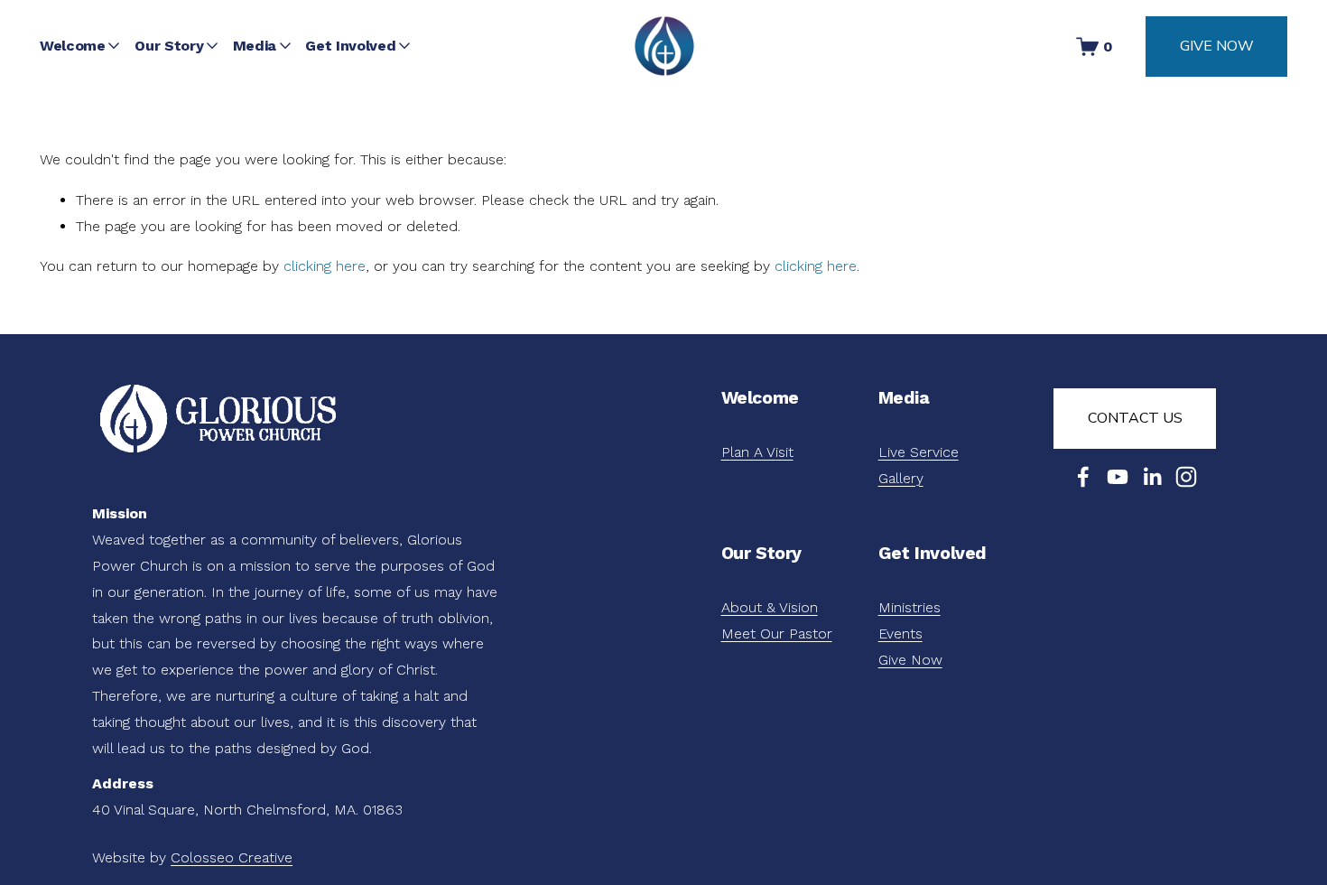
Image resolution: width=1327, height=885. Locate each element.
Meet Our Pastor (776, 633)
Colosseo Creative (231, 857)
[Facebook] (1083, 477)
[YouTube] (1117, 477)
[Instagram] (1186, 477)
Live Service (918, 452)
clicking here (324, 266)
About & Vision (769, 607)
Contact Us (1135, 418)
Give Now (1217, 46)
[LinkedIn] (1152, 477)
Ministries (909, 607)
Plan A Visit (757, 452)
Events (900, 633)
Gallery (900, 478)
